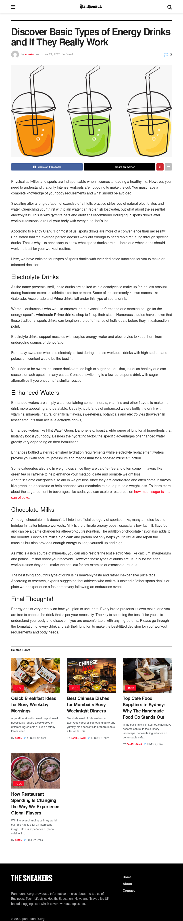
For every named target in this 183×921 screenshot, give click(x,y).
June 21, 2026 (51, 54)
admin (29, 54)
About (127, 883)
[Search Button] (169, 6)
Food (69, 54)
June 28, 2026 (154, 744)
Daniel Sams (78, 738)
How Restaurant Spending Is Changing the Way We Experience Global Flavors (35, 803)
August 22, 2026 (36, 738)
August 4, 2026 (99, 738)
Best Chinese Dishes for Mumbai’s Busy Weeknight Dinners (88, 704)
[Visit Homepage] (91, 6)
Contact (129, 890)
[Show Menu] (13, 6)
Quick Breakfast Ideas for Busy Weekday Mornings (33, 704)
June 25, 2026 (34, 840)
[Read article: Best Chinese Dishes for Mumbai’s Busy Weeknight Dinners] (91, 675)
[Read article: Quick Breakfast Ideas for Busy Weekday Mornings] (35, 675)
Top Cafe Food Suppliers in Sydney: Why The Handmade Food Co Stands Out (144, 707)
